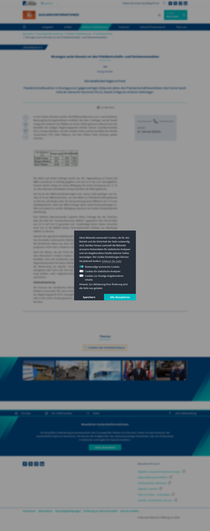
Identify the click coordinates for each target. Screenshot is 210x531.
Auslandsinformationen (50, 33)
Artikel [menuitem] (68, 27)
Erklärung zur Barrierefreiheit (101, 511)
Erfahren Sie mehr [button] (112, 261)
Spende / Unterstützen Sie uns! (155, 500)
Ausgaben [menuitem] (48, 27)
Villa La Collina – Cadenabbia (154, 494)
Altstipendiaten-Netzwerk (152, 483)
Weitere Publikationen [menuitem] (95, 27)
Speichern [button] (89, 297)
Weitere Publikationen (79, 33)
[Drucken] (26, 124)
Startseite (28, 33)
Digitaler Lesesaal (148, 488)
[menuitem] (27, 27)
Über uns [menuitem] (181, 27)
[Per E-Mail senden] (26, 130)
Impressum (29, 511)
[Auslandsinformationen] (29, 14)
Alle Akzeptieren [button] (120, 297)
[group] (38, 375)
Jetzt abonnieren (104, 447)
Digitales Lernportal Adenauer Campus (159, 471)
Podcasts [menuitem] (124, 27)
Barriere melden (129, 511)
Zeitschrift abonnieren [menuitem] (153, 27)
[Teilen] (26, 137)
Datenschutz (45, 511)
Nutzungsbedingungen (68, 511)
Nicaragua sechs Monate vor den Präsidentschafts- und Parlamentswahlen (66, 37)
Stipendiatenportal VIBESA (153, 477)
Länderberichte (103, 33)
